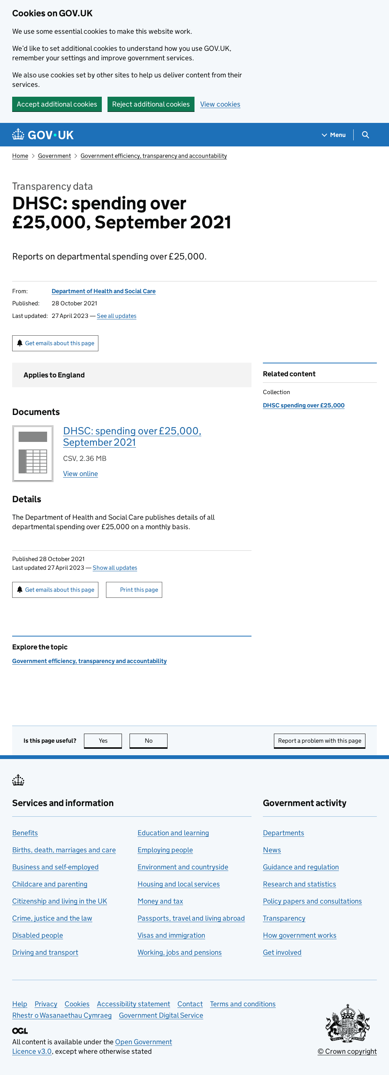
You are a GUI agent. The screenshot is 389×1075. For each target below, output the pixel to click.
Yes (110, 740)
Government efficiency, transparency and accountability (154, 155)
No (156, 740)
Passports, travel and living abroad (191, 918)
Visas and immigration (171, 935)
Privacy (46, 1004)
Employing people (165, 850)
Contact (190, 1004)
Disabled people (37, 935)
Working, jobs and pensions (180, 952)
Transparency (284, 918)
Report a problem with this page (319, 740)
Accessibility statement (133, 1004)
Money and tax (160, 901)
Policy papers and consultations (312, 901)
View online (80, 473)
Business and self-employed (55, 867)
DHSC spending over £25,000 (304, 405)
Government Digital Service (161, 1015)
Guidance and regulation (301, 867)
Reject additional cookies (151, 104)
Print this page (139, 589)
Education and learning (173, 832)
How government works (300, 935)
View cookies (220, 104)
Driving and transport (45, 952)
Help (19, 1004)
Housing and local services (179, 884)
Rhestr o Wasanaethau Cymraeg (62, 1015)
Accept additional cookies (57, 104)
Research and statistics (299, 884)
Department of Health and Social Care (104, 291)
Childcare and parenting (49, 884)
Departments (283, 832)
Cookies (77, 1004)
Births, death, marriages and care (64, 850)
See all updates (116, 315)
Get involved (282, 952)
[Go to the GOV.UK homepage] (43, 135)
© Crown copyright (347, 1051)
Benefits (25, 832)
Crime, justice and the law (52, 918)
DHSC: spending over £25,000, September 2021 (132, 436)
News (272, 850)
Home (20, 155)
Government (54, 155)
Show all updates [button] (115, 567)
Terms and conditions (243, 1004)
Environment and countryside (183, 867)
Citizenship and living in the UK (59, 901)
